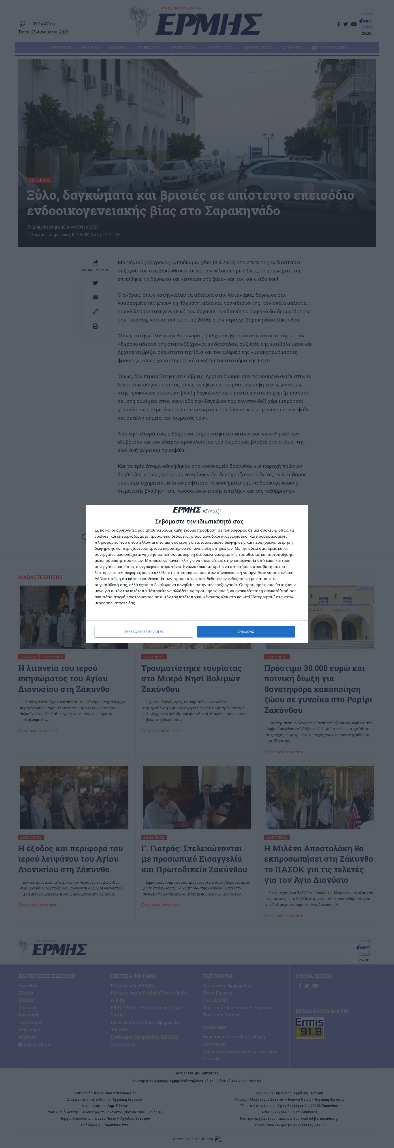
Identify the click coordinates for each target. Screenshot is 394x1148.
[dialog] (197, 574)
